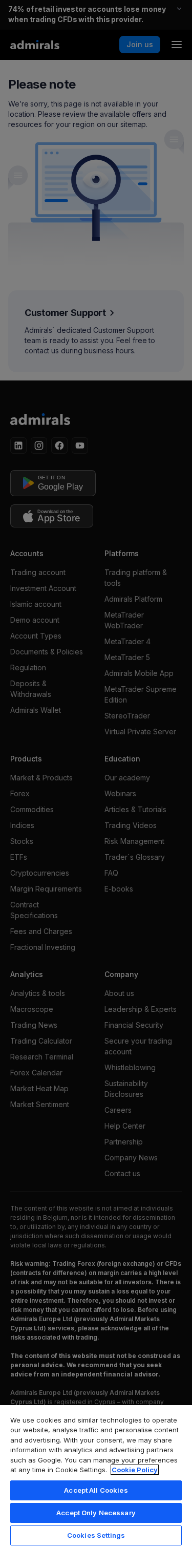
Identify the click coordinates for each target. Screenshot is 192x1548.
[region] (96, 1476)
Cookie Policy (135, 1470)
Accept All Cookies (95, 1490)
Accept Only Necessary (96, 1513)
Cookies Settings (96, 1535)
